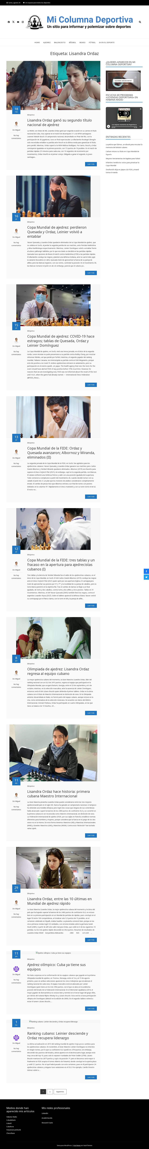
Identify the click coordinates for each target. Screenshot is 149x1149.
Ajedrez (47, 42)
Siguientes (60, 1092)
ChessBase (10, 1133)
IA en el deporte (107, 42)
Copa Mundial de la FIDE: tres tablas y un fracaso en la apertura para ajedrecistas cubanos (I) (61, 564)
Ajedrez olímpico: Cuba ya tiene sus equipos (56, 967)
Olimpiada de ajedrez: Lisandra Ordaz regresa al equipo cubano (58, 671)
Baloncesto (59, 42)
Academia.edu (47, 1118)
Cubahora (10, 1126)
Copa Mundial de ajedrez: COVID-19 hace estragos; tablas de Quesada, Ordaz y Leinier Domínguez (60, 341)
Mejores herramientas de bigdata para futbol (123, 158)
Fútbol (92, 42)
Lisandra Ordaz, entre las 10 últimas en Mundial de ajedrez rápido (59, 901)
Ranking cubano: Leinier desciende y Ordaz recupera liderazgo (57, 1035)
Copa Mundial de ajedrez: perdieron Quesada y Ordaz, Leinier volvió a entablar (56, 232)
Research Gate (47, 1123)
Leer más (91, 164)
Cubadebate (11, 1120)
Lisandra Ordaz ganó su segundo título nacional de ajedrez (59, 122)
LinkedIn (45, 1113)
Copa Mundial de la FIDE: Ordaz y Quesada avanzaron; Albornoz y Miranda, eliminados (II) (61, 453)
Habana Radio (11, 1117)
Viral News (76, 1145)
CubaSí (9, 1123)
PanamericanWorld (13, 1130)
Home (37, 42)
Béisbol (72, 42)
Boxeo (82, 42)
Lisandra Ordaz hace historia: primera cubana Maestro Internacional (58, 793)
